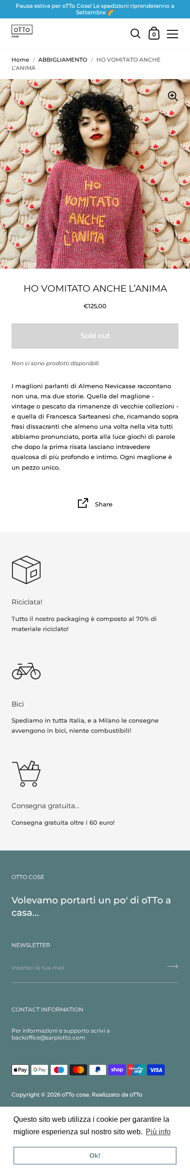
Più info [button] (158, 1132)
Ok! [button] (95, 1155)
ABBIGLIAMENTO (62, 59)
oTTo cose (75, 1094)
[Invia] (172, 969)
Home (20, 59)
